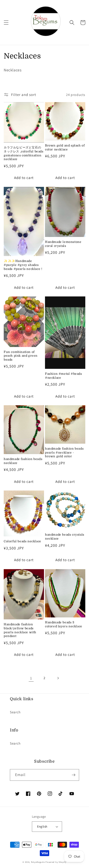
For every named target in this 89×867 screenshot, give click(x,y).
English (42, 826)
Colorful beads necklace (22, 541)
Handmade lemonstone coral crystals (63, 244)
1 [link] (31, 678)
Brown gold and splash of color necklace (65, 147)
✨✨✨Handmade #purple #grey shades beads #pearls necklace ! (23, 264)
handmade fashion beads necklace (23, 461)
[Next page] (57, 678)
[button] (6, 22)
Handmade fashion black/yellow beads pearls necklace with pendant (20, 630)
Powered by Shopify (56, 862)
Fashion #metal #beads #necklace (63, 375)
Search (15, 712)
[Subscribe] (73, 775)
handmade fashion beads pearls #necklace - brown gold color (64, 452)
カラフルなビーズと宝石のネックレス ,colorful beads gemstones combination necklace (24, 153)
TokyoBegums (38, 862)
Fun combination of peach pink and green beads (21, 355)
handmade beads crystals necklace (64, 536)
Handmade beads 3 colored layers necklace (63, 624)
